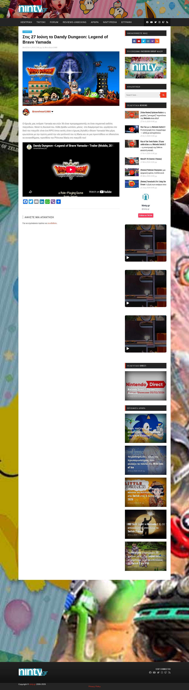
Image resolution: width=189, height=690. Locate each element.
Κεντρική (26, 22)
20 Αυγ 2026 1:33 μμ (136, 535)
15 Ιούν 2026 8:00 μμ (148, 153)
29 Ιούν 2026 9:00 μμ (148, 136)
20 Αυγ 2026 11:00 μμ (136, 567)
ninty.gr (32, 684)
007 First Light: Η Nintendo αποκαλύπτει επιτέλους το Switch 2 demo (143, 527)
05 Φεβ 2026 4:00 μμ (136, 396)
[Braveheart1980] (26, 115)
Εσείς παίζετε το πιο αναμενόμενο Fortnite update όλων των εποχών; (144, 431)
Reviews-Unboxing (74, 22)
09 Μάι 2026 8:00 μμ (148, 176)
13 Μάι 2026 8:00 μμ (148, 162)
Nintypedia (110, 22)
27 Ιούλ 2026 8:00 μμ (148, 121)
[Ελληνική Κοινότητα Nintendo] (33, 13)
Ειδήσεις (27, 31)
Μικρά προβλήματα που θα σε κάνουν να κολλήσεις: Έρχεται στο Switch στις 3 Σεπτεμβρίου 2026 (145, 494)
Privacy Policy (95, 686)
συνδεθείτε (52, 223)
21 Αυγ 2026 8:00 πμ (136, 503)
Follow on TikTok (145, 215)
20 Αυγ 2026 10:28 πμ (136, 471)
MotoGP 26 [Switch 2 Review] (151, 158)
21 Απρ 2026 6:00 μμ (148, 187)
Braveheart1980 (51, 47)
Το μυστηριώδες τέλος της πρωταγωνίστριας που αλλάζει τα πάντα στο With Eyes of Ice (145, 462)
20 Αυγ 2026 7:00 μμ (136, 439)
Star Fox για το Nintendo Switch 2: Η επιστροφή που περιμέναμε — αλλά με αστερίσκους (153, 129)
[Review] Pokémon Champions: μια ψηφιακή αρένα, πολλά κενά (152, 171)
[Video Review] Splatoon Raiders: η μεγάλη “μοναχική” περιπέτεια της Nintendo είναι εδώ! (153, 115)
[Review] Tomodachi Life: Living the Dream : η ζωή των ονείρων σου (153, 183)
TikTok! (41, 22)
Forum (54, 22)
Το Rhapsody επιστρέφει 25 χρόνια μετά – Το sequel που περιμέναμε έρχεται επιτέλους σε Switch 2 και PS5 (145, 558)
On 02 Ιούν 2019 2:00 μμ (32, 47)
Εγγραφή (126, 22)
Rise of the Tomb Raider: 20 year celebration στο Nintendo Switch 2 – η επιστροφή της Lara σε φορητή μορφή (153, 145)
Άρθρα (95, 22)
